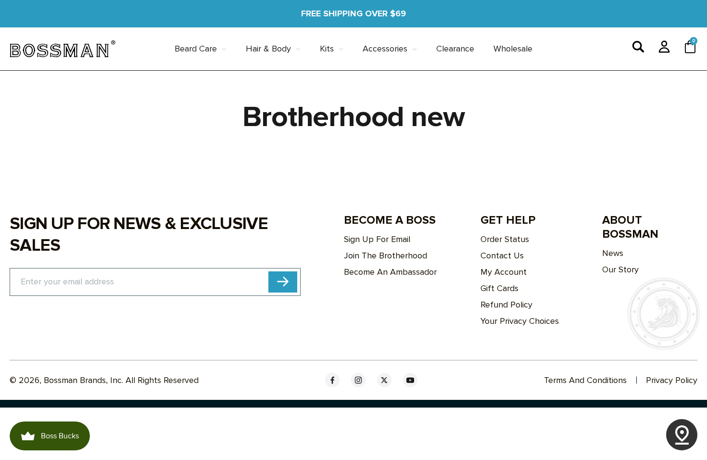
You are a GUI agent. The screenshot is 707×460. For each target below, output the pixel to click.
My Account (503, 272)
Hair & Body (268, 48)
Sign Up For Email (377, 239)
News (612, 253)
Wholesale (512, 48)
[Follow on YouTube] (410, 380)
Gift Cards (499, 288)
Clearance (455, 48)
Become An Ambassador (390, 272)
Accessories (385, 48)
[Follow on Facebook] (332, 380)
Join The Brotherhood (385, 255)
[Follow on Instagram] (358, 380)
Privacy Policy (671, 380)
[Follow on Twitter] (384, 380)
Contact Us (502, 255)
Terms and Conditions (585, 380)
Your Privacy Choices (519, 321)
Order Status (504, 239)
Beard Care (196, 48)
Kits (327, 48)
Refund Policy (506, 304)
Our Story (620, 269)
